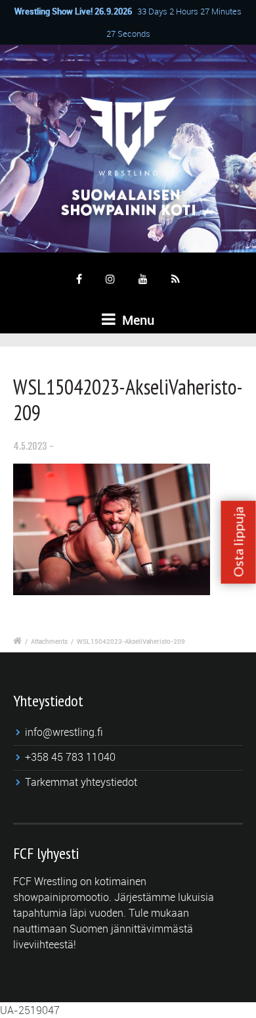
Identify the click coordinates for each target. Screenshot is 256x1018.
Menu (136, 320)
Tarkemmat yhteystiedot (81, 782)
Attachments (49, 641)
